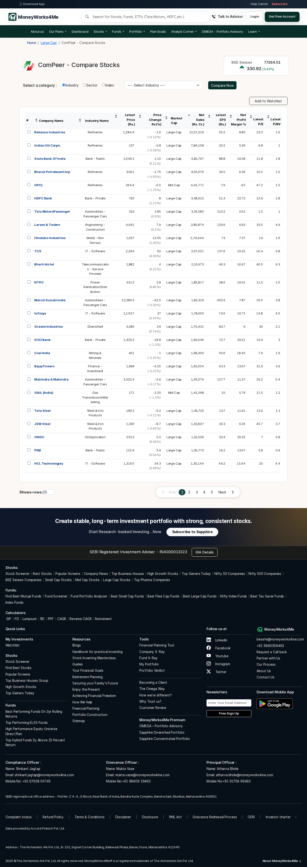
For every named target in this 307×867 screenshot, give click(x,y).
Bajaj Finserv (44, 366)
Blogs (76, 645)
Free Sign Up (229, 713)
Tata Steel (42, 410)
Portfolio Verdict (152, 670)
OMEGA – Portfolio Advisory (161, 726)
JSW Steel (42, 424)
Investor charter (278, 817)
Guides (77, 664)
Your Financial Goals (87, 670)
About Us (264, 671)
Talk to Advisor (230, 16)
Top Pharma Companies (152, 580)
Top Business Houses (128, 574)
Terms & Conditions (89, 817)
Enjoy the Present (86, 689)
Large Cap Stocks (116, 580)
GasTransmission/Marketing (95, 397)
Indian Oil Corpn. (47, 145)
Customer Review (152, 708)
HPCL (38, 185)
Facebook (222, 648)
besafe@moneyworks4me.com (280, 639)
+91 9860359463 (270, 646)
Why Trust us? (150, 701)
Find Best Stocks (19, 668)
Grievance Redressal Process (215, 817)
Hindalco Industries (49, 238)
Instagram (222, 664)
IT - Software (95, 251)
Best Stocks (42, 574)
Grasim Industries (48, 326)
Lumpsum (30, 619)
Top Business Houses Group (27, 681)
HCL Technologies (48, 463)
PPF (51, 619)
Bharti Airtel (44, 264)
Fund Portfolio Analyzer (89, 596)
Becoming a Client (153, 682)
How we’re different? (155, 695)
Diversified (95, 326)
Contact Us (265, 677)
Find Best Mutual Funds (23, 596)
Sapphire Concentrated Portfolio (164, 739)
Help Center (259, 4)
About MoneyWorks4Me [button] (280, 861)
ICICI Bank (42, 340)
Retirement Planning (87, 677)
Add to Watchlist (268, 101)
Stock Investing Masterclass (94, 658)
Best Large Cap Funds (200, 596)
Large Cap (174, 132)
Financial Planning (85, 708)
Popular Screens (67, 574)
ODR (251, 817)
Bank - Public (95, 158)
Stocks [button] (99, 31)
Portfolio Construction (89, 715)
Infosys (40, 313)
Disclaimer (123, 817)
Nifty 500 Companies (264, 574)
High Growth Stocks (163, 574)
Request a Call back (272, 652)
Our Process (266, 664)
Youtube (221, 656)
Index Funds (15, 602)
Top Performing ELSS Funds (27, 723)
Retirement (103, 619)
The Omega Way (152, 689)
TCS (37, 251)
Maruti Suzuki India (49, 300)
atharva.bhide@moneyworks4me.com (244, 775)
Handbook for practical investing (97, 652)
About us (37, 31)
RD (42, 619)
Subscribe (280, 4)
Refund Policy (53, 817)
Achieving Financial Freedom (94, 696)
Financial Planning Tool (156, 645)
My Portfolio (149, 664)
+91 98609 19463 (136, 781)
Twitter (220, 672)
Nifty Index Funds (233, 596)
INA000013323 (173, 551)
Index (109, 85)
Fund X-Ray (148, 658)
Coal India (42, 353)
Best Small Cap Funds (127, 596)
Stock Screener (18, 574)
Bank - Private (95, 198)
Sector (91, 85)
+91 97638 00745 (36, 781)
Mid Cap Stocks (87, 580)
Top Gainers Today (196, 574)
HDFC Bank (43, 198)
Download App (34, 4)
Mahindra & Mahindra (51, 379)
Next (222, 492)
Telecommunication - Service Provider (95, 269)
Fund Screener (56, 596)
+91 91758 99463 (237, 781)
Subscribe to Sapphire (192, 531)
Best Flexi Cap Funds (163, 596)
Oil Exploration (95, 437)
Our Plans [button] (56, 31)
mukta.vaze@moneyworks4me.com (142, 775)
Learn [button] (252, 31)
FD (17, 619)
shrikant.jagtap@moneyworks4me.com (44, 775)
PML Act (175, 817)
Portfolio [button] (135, 31)
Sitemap (78, 721)
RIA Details (204, 552)
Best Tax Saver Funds (267, 596)
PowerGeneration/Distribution (95, 287)
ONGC (39, 437)
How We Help (82, 702)
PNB (37, 450)
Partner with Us (268, 658)
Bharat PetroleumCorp (52, 172)
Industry (71, 85)
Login (254, 16)
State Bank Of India (49, 158)
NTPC (38, 282)
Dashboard (80, 31)
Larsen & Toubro (47, 225)
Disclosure (150, 817)
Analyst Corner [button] (182, 31)
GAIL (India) (43, 392)
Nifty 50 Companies (229, 574)
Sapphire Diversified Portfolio (161, 732)
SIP (8, 619)
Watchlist (13, 645)
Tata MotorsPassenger (52, 211)
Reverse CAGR (80, 619)
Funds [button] (116, 31)
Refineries (95, 132)
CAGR (61, 619)
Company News (96, 574)
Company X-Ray (152, 652)
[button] (222, 31)
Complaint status (19, 817)
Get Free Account (282, 16)
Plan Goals (158, 31)
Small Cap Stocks (58, 580)
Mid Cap (174, 185)
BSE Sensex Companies (23, 580)
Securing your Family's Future (95, 683)
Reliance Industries (49, 132)
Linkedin (221, 640)
